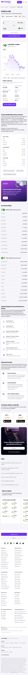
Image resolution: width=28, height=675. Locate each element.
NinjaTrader (12, 643)
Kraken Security (18, 550)
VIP (19, 643)
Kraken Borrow (4, 566)
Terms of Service (4, 630)
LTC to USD (17, 588)
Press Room (17, 557)
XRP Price (3, 579)
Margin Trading (4, 553)
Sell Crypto (3, 552)
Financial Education (19, 609)
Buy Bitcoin (3, 594)
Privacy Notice (9, 627)
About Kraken (18, 548)
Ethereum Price (4, 576)
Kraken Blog (17, 553)
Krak (2, 652)
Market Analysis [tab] (9, 16)
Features (3, 548)
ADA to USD (17, 585)
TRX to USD (17, 586)
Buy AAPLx (3, 615)
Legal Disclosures (14, 672)
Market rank (17, 90)
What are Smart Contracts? (21, 613)
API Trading (3, 561)
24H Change (5, 98)
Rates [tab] (16, 16)
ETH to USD (17, 576)
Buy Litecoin (3, 605)
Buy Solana (3, 603)
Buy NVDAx (3, 611)
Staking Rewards (5, 562)
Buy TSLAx (3, 613)
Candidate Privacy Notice (6, 632)
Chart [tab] (3, 16)
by (4, 638)
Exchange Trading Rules (12, 630)
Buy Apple (17, 598)
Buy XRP (3, 600)
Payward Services (4, 647)
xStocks (10, 647)
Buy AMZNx (3, 618)
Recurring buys (4, 564)
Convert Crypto (19, 572)
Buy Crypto (3, 550)
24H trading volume (6, 90)
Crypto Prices (4, 572)
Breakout (16, 643)
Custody (10, 652)
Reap (20, 647)
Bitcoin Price (4, 574)
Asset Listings (18, 561)
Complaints (17, 566)
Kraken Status (18, 562)
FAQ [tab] (20, 16)
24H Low (16, 94)
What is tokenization (19, 617)
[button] (5, 78)
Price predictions (4, 588)
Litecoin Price (4, 585)
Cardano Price (4, 581)
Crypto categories (5, 586)
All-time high (17, 98)
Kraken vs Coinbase (19, 622)
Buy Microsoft (18, 603)
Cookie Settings (16, 627)
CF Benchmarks (16, 647)
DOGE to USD (18, 583)
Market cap (5, 85)
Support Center (18, 564)
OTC (7, 652)
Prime (5, 652)
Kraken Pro (7, 643)
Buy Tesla (17, 596)
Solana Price (3, 583)
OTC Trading (4, 557)
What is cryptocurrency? (20, 611)
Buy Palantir (17, 601)
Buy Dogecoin (4, 598)
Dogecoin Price (4, 577)
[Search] (23, 2)
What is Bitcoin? (18, 615)
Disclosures (20, 630)
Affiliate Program (18, 559)
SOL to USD (17, 581)
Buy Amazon (17, 600)
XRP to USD (17, 577)
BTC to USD (17, 574)
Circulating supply (18, 85)
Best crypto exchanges (20, 620)
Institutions (3, 559)
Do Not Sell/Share (23, 627)
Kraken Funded (4, 568)
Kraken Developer (18, 555)
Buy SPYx (3, 617)
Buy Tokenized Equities (6, 609)
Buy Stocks (18, 592)
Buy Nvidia (17, 594)
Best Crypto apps (18, 618)
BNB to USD (17, 579)
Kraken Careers (18, 552)
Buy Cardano (4, 601)
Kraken (2, 643)
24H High (4, 94)
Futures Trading (4, 555)
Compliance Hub (4, 629)
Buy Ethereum (4, 596)
